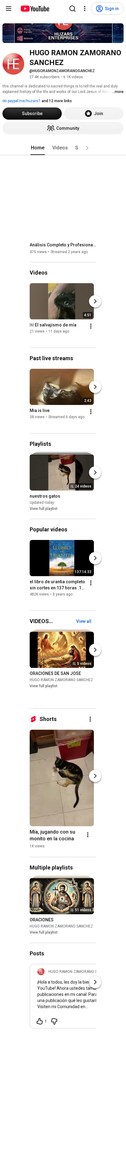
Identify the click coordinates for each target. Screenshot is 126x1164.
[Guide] (8, 8)
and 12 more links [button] (57, 101)
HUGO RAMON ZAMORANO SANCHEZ (61, 680)
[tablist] (63, 148)
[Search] (72, 8)
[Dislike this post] (54, 1021)
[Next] (95, 301)
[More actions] (91, 326)
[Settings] (84, 8)
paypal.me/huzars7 (23, 101)
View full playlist (43, 509)
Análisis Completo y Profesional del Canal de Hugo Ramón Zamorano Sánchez (63, 244)
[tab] (37, 148)
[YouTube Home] (35, 8)
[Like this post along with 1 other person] (40, 1021)
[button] (87, 148)
